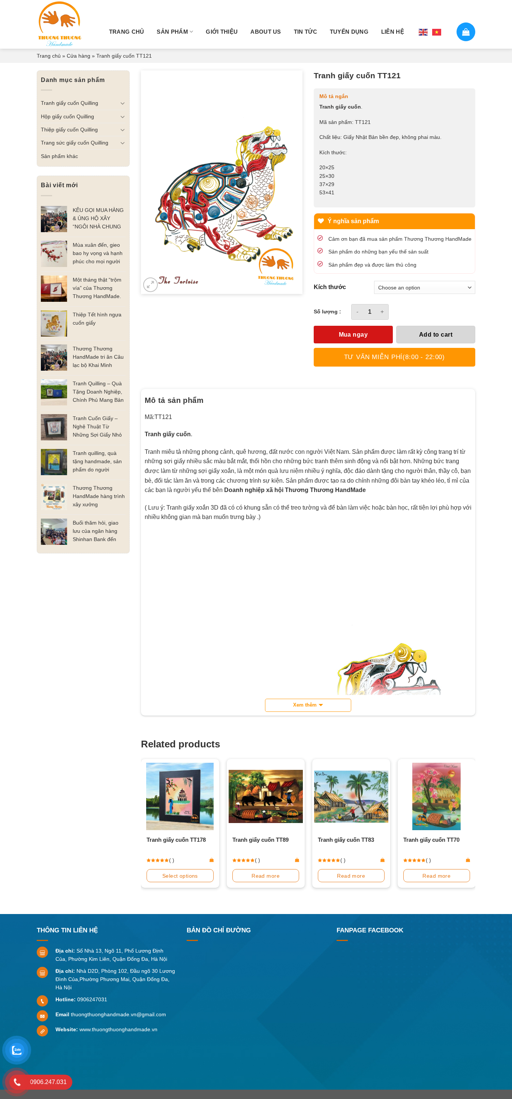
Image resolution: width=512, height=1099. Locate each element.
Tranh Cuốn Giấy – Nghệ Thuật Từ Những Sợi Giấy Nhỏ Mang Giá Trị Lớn (97, 427)
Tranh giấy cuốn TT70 (431, 840)
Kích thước (330, 287)
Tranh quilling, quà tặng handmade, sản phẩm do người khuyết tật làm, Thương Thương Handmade (97, 462)
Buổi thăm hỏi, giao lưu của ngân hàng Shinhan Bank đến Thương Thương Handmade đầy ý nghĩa (95, 531)
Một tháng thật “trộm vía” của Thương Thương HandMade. (97, 288)
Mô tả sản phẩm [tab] (174, 400)
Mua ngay (353, 334)
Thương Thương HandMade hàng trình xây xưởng (99, 496)
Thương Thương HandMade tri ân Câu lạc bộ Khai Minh (98, 357)
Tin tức (305, 31)
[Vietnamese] (437, 31)
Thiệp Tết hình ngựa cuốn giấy (97, 319)
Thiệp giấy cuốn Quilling (69, 130)
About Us (265, 31)
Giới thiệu (222, 31)
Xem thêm (305, 705)
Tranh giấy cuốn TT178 (176, 840)
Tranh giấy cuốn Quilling (69, 103)
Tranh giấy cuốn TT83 (346, 840)
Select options (180, 876)
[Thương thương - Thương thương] (63, 24)
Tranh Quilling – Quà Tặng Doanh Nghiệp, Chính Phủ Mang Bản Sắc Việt (98, 392)
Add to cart (435, 334)
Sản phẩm (172, 31)
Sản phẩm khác (59, 156)
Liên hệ (392, 31)
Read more (266, 876)
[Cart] (466, 31)
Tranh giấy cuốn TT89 (260, 840)
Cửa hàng (78, 56)
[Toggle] (123, 102)
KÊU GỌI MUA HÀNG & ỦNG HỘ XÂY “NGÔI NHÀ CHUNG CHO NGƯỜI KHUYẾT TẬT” (98, 219)
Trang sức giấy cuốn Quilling (74, 143)
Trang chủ (126, 31)
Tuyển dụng (349, 31)
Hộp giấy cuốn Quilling (67, 116)
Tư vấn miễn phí (394, 357)
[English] (423, 31)
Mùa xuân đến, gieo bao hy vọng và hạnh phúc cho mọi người (98, 253)
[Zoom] (150, 284)
